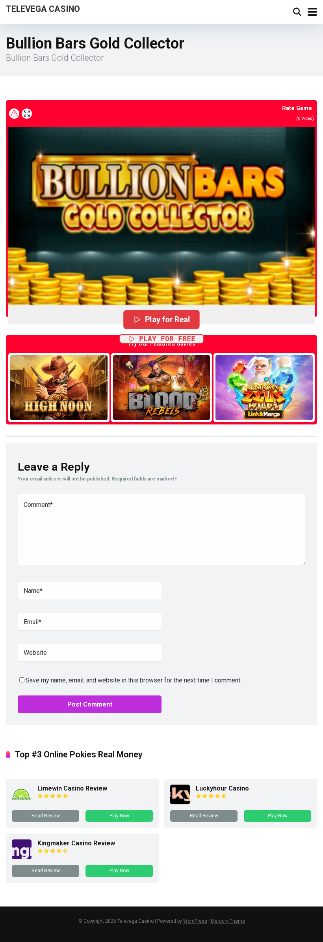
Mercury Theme (228, 921)
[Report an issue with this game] (14, 113)
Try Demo (58, 387)
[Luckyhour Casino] (180, 802)
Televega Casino (43, 8)
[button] (161, 206)
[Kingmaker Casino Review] (22, 857)
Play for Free (167, 339)
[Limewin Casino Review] (22, 802)
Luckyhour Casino (222, 788)
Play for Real (167, 319)
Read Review (46, 816)
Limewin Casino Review (72, 788)
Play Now (119, 816)
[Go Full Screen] (27, 113)
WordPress (195, 921)
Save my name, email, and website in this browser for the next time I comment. (133, 680)
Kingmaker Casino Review (76, 843)
